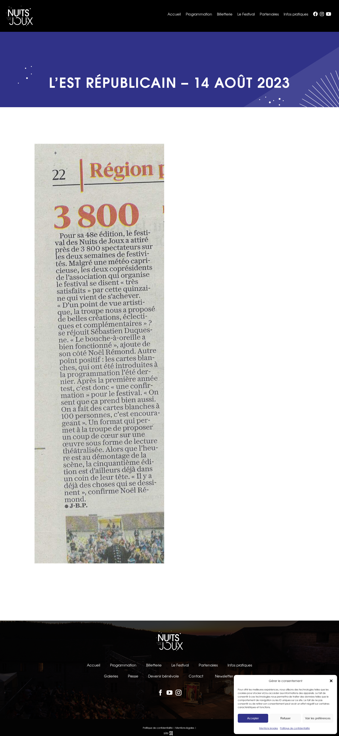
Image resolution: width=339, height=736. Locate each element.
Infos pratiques (240, 664)
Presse (133, 675)
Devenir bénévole (163, 675)
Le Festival (180, 664)
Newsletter (224, 675)
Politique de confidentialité (295, 728)
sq (170, 733)
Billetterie (154, 664)
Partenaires (208, 664)
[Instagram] (178, 693)
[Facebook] (160, 693)
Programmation (123, 664)
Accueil (93, 664)
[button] (331, 681)
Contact (196, 675)
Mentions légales (268, 728)
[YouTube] (169, 693)
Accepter (253, 718)
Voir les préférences (318, 718)
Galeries (111, 675)
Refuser (285, 718)
